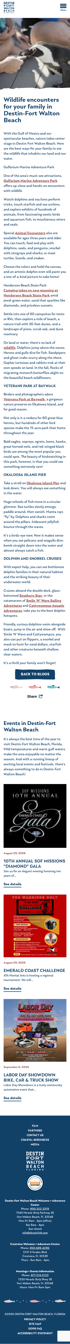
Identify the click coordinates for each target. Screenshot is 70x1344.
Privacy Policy (35, 1319)
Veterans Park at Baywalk (24, 399)
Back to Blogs (35, 674)
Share (32, 696)
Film (35, 1126)
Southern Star (30, 596)
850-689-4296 (39, 1248)
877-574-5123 (39, 1275)
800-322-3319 (39, 1209)
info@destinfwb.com (35, 1233)
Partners (35, 1130)
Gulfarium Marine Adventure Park (30, 181)
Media (35, 1144)
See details (12, 884)
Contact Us (35, 1135)
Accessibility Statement (35, 1333)
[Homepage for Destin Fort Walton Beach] (35, 1161)
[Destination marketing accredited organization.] (35, 1183)
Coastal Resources (35, 1140)
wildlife (9, 348)
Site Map (35, 1324)
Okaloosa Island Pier (43, 483)
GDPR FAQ (35, 1328)
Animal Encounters (30, 233)
